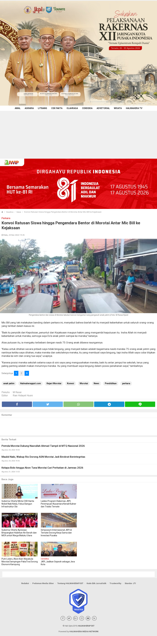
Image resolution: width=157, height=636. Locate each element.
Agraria (29, 108)
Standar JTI (130, 583)
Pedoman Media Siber (43, 583)
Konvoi (70, 383)
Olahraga (72, 108)
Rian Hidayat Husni (23, 395)
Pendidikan (111, 383)
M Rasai (17, 392)
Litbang (42, 108)
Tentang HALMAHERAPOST (70, 583)
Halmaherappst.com (30, 383)
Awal (18, 108)
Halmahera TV (134, 108)
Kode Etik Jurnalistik (96, 583)
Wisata (118, 108)
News (96, 383)
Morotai (84, 383)
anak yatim (8, 383)
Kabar (19, 212)
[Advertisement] (78, 133)
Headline (9, 212)
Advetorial (103, 108)
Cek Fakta (56, 108)
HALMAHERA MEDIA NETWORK (83, 631)
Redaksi (25, 583)
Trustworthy (115, 583)
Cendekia (87, 108)
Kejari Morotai (54, 383)
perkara (126, 383)
